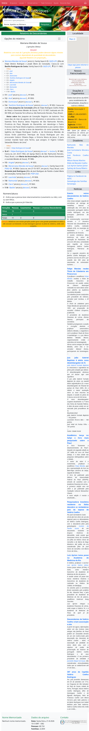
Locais (21, 3)
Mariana (23, 95)
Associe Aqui (65, 3)
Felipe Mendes (80, 466)
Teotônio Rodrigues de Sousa (19, 78)
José (11, 71)
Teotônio (52, 151)
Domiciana (13, 76)
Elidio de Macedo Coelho (77, 163)
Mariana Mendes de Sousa (16, 61)
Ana (11, 73)
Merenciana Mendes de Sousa (20, 82)
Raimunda (13, 87)
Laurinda (13, 85)
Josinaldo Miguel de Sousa (76, 661)
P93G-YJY (8, 168)
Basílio (13, 91)
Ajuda (56, 3)
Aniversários (32, 3)
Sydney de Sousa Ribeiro (77, 168)
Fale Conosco (46, 3)
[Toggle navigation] (59, 39)
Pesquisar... (45, 24)
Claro (11, 89)
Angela (12, 80)
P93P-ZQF (35, 174)
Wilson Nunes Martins (76, 160)
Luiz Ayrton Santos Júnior (77, 165)
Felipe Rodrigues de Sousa (20, 148)
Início (4, 3)
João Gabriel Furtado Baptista (78, 365)
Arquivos (13, 3)
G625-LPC (53, 61)
